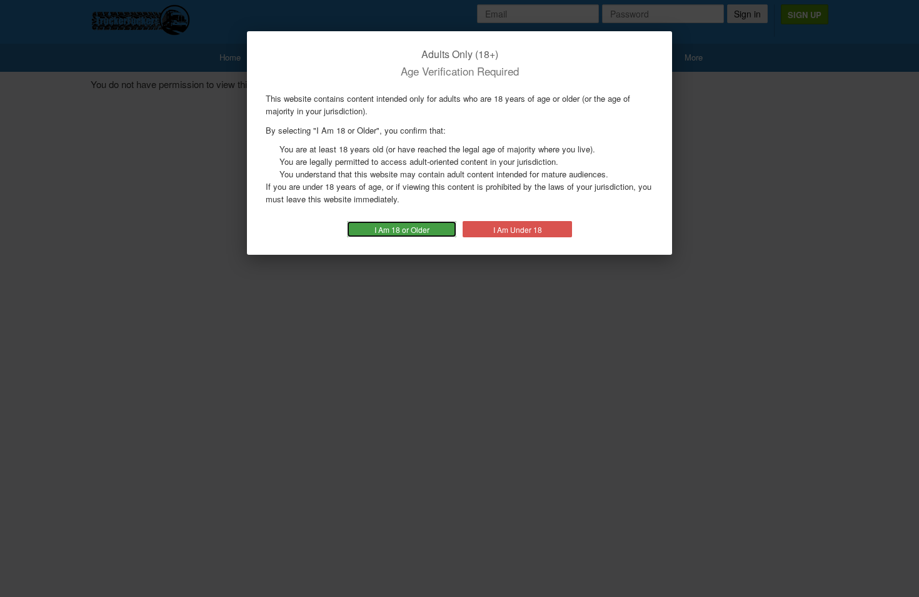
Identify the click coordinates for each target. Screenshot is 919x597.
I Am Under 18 (517, 229)
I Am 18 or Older (401, 229)
